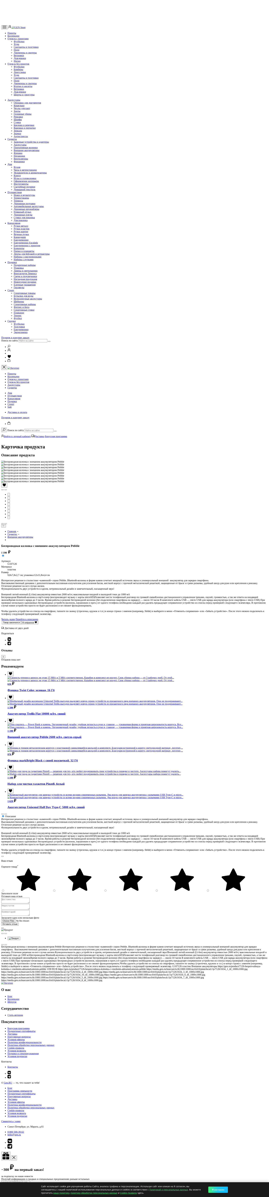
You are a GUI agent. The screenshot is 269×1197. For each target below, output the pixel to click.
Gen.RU (8, 1082)
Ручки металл (21, 226)
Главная (12, 531)
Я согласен (218, 1189)
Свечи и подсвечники (25, 276)
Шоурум (11, 1002)
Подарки (12, 262)
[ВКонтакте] (9, 640)
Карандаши (20, 237)
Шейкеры (19, 301)
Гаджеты (12, 139)
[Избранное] (9, 357)
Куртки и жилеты (23, 86)
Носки (17, 61)
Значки (17, 133)
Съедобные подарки (24, 186)
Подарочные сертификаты (21, 1031)
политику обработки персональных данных (94, 1192)
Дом (9, 164)
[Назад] (3, 526)
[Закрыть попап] (2, 856)
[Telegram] (9, 644)
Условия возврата (16, 1050)
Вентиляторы (21, 158)
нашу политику (61, 1192)
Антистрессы (21, 136)
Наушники (19, 156)
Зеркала (18, 130)
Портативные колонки (26, 147)
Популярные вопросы (19, 1036)
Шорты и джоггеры (24, 94)
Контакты (12, 1067)
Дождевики (20, 58)
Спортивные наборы (25, 304)
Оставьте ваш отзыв (11, 896)
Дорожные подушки (24, 203)
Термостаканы (21, 198)
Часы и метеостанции (25, 170)
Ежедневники (21, 240)
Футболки (19, 41)
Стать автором (15, 1015)
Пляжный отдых (22, 212)
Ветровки (19, 55)
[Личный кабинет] (10, 27)
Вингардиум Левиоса (25, 273)
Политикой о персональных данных (168, 1189)
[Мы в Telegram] (9, 1077)
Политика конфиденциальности (24, 1042)
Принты (11, 33)
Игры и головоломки (25, 178)
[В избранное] (4, 485)
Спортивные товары (24, 293)
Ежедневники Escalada (26, 242)
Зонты (17, 111)
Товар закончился (11, 622)
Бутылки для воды (23, 296)
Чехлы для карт (22, 108)
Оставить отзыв (9, 924)
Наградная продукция (25, 279)
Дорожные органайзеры (26, 209)
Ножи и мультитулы (24, 195)
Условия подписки (17, 1056)
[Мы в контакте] (9, 1073)
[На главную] (7, 983)
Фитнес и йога (21, 307)
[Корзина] (9, 361)
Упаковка (19, 268)
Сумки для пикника (24, 217)
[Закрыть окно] (5, 1156)
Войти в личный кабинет (17, 436)
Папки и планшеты (24, 251)
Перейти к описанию (27, 619)
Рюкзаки (18, 116)
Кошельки (19, 105)
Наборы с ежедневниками (27, 256)
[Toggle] (3, 656)
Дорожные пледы (23, 214)
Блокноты (19, 248)
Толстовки (19, 326)
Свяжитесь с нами (11, 1121)
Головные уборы (22, 114)
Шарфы (18, 119)
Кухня (17, 167)
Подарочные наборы (25, 265)
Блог (9, 996)
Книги (17, 175)
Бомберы (18, 69)
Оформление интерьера (26, 181)
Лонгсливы (20, 72)
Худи (16, 44)
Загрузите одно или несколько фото (20, 917)
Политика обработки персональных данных (30, 1045)
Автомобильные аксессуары (29, 206)
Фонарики (19, 161)
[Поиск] (8, 346)
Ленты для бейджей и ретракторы (32, 254)
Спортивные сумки (24, 310)
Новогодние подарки (25, 282)
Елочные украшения (24, 284)
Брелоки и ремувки (24, 125)
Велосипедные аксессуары (28, 298)
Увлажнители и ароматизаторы (30, 172)
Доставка (39, 436)
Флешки (18, 153)
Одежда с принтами (18, 38)
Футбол (18, 318)
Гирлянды (19, 287)
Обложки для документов (27, 102)
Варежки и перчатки (25, 128)
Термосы (18, 200)
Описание (10, 816)
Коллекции (13, 36)
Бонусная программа (56, 436)
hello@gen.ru (14, 1134)
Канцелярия (13, 223)
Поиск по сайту (9, 340)
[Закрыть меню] (4, 367)
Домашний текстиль (24, 189)
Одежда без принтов (18, 64)
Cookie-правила (15, 1048)
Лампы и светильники (26, 270)
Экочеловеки (21, 332)
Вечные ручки (21, 234)
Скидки (11, 321)
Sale (9, 407)
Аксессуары (13, 100)
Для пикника (21, 220)
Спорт (10, 290)
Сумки (17, 122)
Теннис (17, 315)
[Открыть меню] (4, 27)
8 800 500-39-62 (15, 1132)
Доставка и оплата (17, 412)
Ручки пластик (21, 228)
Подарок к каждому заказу (15, 337)
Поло (16, 50)
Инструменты (21, 184)
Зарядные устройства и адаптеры (31, 142)
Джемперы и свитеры (25, 52)
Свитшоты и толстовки (26, 47)
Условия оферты (16, 1039)
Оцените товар (9, 866)
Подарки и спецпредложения (23, 1053)
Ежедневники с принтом (27, 245)
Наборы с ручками (23, 259)
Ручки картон (21, 231)
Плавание (19, 312)
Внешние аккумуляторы (26, 150)
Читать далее (8, 619)
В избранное (28, 623)
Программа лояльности (19, 1091)
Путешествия (14, 192)
